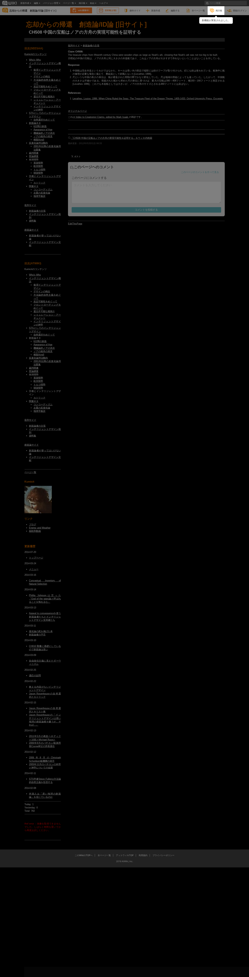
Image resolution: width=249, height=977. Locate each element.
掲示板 (219, 10)
